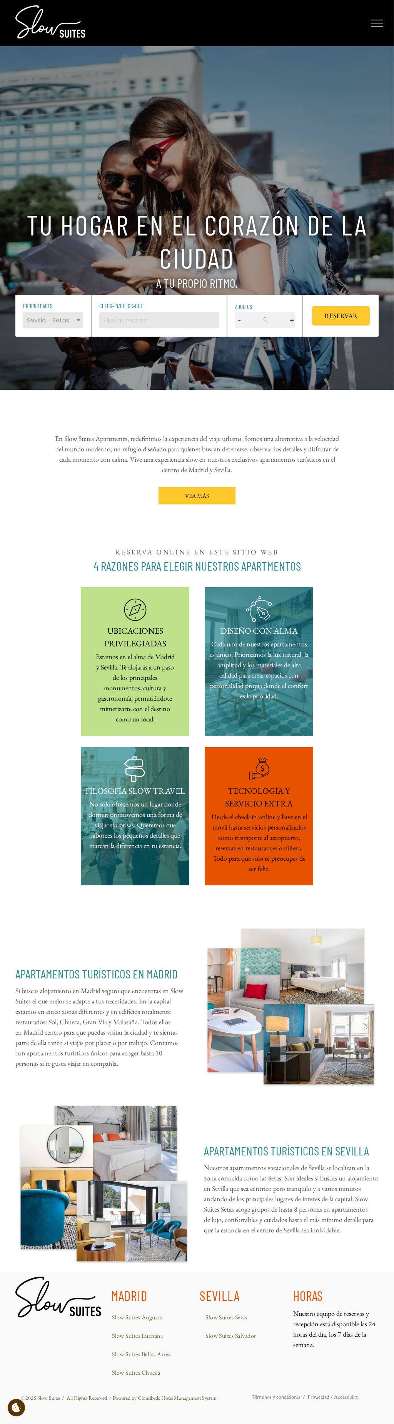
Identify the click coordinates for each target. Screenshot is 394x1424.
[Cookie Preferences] (16, 1407)
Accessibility (346, 1396)
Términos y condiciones (276, 1396)
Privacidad (318, 1396)
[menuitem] (149, 1317)
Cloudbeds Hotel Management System (177, 1397)
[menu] (377, 23)
